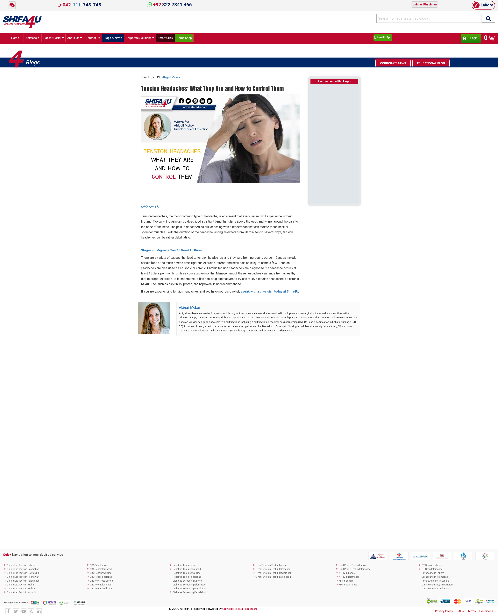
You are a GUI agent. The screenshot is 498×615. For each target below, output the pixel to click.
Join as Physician (425, 4)
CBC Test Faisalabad (101, 578)
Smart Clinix (189, 39)
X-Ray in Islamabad (349, 578)
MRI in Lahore (346, 582)
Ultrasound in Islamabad (435, 578)
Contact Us (102, 39)
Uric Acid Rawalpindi (101, 589)
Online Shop (211, 39)
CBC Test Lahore (99, 566)
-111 (81, 5)
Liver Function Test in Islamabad (273, 570)
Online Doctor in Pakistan (435, 589)
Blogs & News (126, 39)
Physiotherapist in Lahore (435, 582)
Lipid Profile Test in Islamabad (355, 570)
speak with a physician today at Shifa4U (269, 292)
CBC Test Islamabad (101, 570)
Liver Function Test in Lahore (271, 566)
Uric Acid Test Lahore (101, 582)
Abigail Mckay (171, 78)
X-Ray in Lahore (347, 574)
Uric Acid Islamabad (100, 585)
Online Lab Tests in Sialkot (21, 589)
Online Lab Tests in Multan (21, 585)
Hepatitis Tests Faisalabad (187, 578)
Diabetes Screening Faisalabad (189, 593)
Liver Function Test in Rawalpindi (273, 574)
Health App (383, 37)
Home (14, 39)
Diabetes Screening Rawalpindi (189, 589)
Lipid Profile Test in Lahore (353, 566)
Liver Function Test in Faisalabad (273, 578)
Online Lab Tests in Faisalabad (23, 582)
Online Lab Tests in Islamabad (23, 570)
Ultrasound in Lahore (433, 574)
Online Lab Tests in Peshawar (23, 578)
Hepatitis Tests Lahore (185, 566)
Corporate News (393, 64)
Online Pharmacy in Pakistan (437, 585)
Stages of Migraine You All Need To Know (171, 251)
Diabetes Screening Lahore (187, 582)
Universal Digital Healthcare (240, 610)
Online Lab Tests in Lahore (21, 566)
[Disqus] (249, 390)
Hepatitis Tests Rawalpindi (187, 574)
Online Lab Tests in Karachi (21, 593)
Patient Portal (55, 39)
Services (30, 39)
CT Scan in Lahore (431, 566)
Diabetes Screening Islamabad (189, 585)
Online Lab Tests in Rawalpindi (23, 574)
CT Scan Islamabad (432, 570)
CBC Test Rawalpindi (101, 574)
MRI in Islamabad (348, 585)
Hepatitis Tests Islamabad (187, 570)
